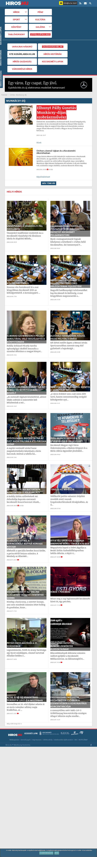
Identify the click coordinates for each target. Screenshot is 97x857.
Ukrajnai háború (22, 47)
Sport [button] (16, 19)
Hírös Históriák (53, 54)
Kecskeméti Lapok (52, 61)
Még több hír (48, 183)
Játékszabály (48, 740)
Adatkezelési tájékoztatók (63, 740)
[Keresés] (90, 3)
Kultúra (40, 19)
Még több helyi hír (13, 724)
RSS (76, 740)
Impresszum (36, 740)
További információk (46, 853)
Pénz (40, 12)
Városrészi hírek (22, 69)
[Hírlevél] (85, 3)
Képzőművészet (43, 177)
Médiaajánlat (14, 740)
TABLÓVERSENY (16, 34)
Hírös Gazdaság (22, 61)
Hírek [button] (16, 12)
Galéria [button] (40, 27)
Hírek (39, 142)
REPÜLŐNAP (83, 740)
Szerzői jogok (26, 740)
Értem (56, 853)
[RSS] (80, 3)
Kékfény (16, 27)
